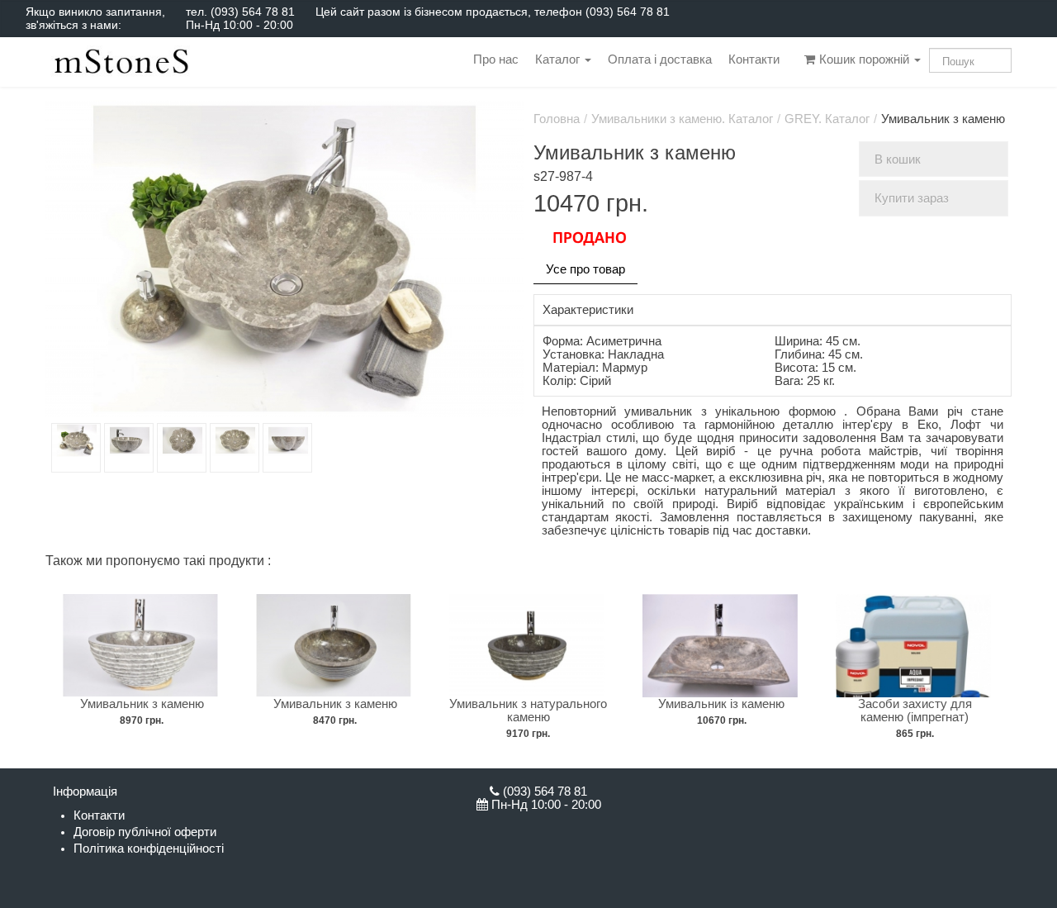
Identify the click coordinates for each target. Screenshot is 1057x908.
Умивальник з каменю (142, 704)
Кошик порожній (864, 59)
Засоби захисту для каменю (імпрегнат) (915, 710)
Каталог (559, 59)
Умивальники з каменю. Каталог (682, 119)
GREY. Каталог (827, 119)
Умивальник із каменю (721, 704)
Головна (556, 119)
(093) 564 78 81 (253, 11)
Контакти (754, 59)
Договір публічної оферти (144, 832)
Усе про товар (585, 269)
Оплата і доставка (660, 59)
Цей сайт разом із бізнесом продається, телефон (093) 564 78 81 (492, 11)
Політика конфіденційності (148, 848)
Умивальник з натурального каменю (528, 710)
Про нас (496, 59)
